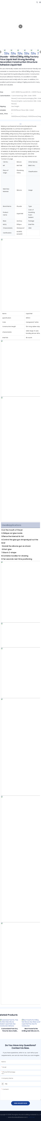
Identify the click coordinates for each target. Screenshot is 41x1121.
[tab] (20, 123)
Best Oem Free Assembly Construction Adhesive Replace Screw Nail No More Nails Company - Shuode (13, 1030)
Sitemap (31, 1117)
